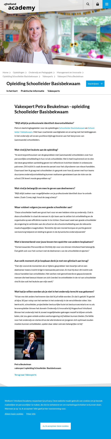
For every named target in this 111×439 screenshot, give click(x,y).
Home (6, 72)
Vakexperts (48, 76)
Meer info (30, 413)
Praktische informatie (32, 90)
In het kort (12, 90)
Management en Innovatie (69, 72)
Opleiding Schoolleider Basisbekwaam (20, 76)
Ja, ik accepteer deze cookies (56, 426)
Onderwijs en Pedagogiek (41, 72)
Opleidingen (19, 72)
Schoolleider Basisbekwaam (72, 128)
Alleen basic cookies (14, 413)
